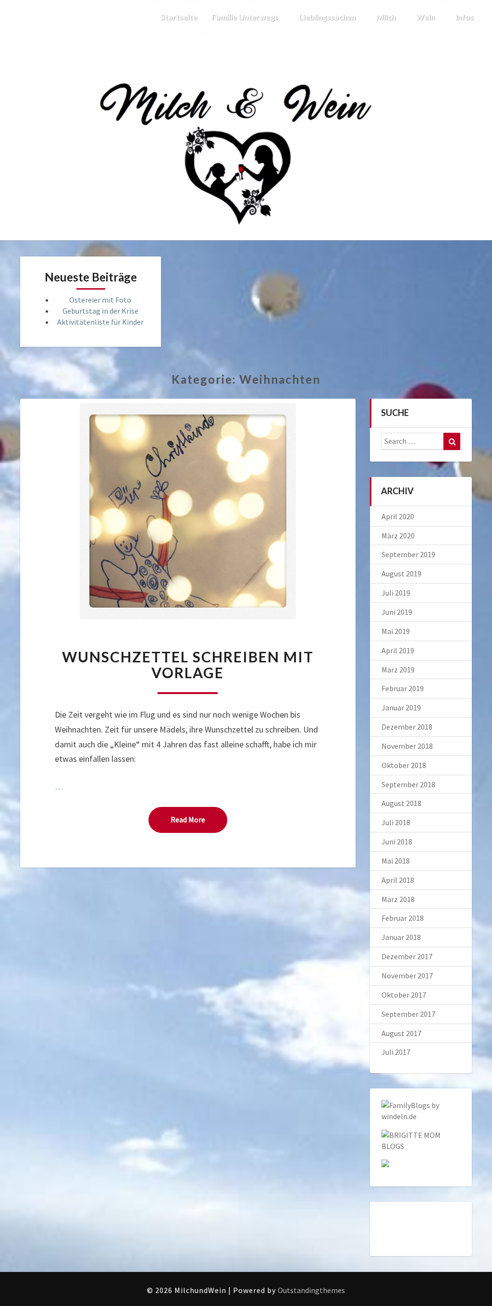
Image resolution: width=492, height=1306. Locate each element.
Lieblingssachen (328, 16)
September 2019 (408, 554)
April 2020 (397, 516)
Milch (386, 16)
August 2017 (401, 1033)
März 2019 (398, 669)
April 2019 (397, 650)
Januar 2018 (401, 937)
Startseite (178, 16)
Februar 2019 (402, 688)
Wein (426, 16)
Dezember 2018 (406, 727)
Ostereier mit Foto (100, 300)
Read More (199, 819)
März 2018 (398, 899)
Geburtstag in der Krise (100, 311)
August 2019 (401, 573)
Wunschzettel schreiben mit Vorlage (188, 664)
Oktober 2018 (403, 765)
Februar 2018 (402, 918)
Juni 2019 (396, 612)
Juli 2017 (395, 1052)
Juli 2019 (395, 593)
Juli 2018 (395, 822)
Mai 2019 (395, 631)
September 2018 (408, 784)
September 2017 (408, 1014)
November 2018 (407, 746)
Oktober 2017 (403, 995)
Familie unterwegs (245, 16)
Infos (465, 16)
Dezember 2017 (406, 956)
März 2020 (398, 535)
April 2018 (397, 880)
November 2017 (407, 975)
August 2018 (401, 803)
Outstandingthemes (311, 1290)
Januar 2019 (401, 707)
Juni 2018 (396, 841)
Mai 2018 (395, 861)
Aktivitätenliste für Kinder (100, 322)
